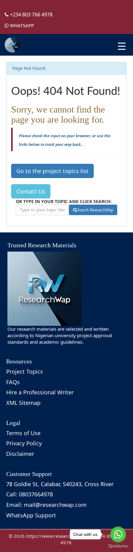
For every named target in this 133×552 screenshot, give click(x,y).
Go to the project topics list (52, 171)
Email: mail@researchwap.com (46, 504)
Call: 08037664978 (29, 494)
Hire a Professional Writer (40, 392)
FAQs (13, 382)
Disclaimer (20, 453)
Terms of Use (23, 433)
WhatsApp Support (31, 515)
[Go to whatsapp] (118, 534)
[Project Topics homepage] (12, 45)
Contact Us (30, 191)
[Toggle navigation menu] (121, 46)
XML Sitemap (23, 402)
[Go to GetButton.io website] (118, 546)
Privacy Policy (24, 443)
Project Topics (24, 371)
